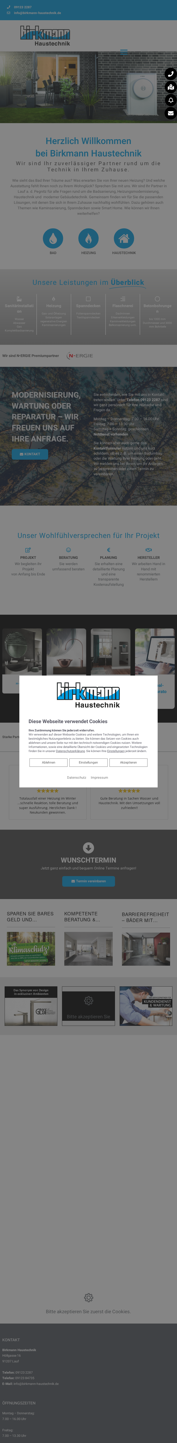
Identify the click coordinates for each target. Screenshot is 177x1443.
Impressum (99, 777)
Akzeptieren (128, 762)
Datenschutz (76, 777)
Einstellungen (88, 762)
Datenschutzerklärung (70, 751)
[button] (171, 74)
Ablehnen (48, 762)
